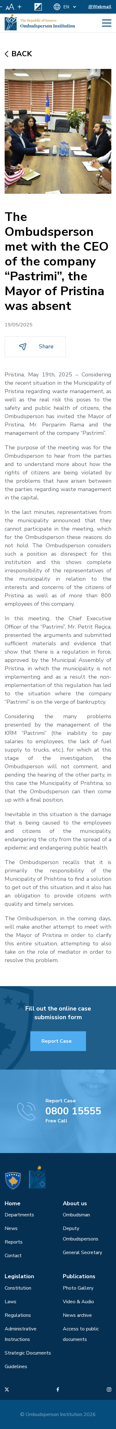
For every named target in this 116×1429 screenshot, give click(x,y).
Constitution (18, 1288)
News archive (77, 1315)
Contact (13, 1255)
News (11, 1228)
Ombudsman (76, 1214)
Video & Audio (78, 1301)
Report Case (56, 1041)
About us (75, 1203)
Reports (14, 1242)
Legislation (19, 1276)
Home (12, 1203)
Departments (19, 1214)
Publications (79, 1276)
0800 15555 (73, 1111)
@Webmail (99, 7)
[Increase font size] (19, 7)
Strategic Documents (28, 1353)
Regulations (18, 1315)
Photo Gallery (78, 1288)
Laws (10, 1301)
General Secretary (82, 1252)
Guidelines (16, 1366)
